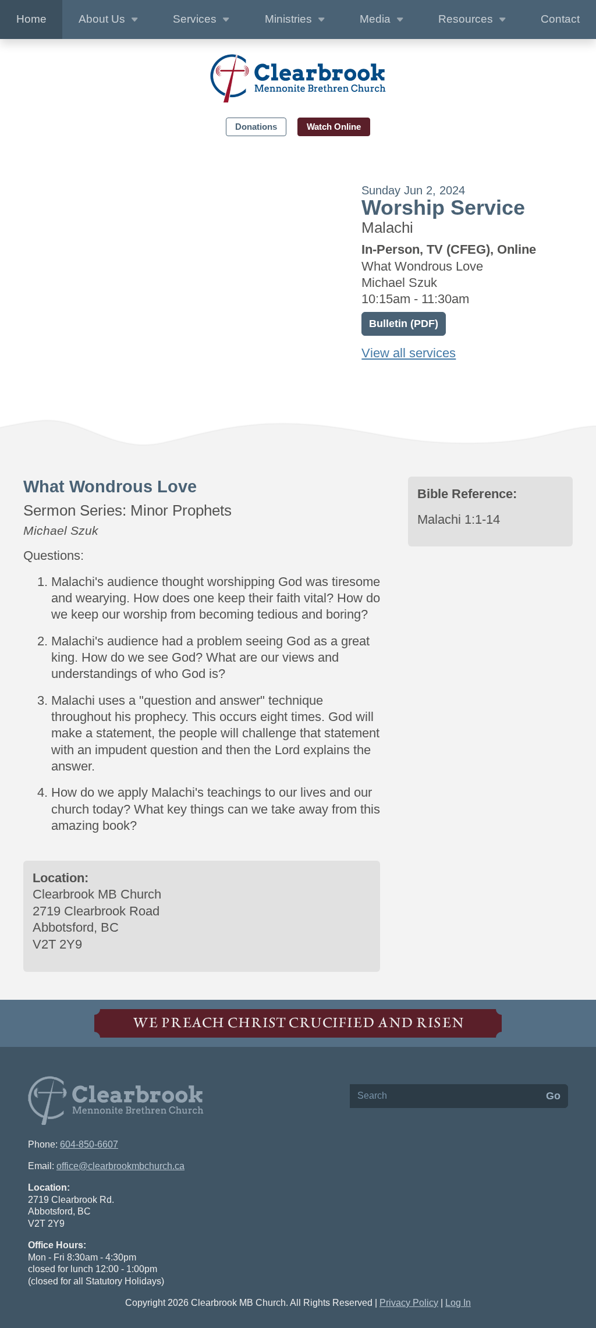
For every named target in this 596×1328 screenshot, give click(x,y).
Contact (560, 19)
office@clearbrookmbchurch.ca (120, 1166)
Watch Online (334, 127)
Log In (458, 1303)
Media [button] (376, 19)
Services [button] (196, 19)
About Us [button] (103, 19)
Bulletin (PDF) (403, 323)
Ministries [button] (290, 19)
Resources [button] (467, 19)
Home (31, 19)
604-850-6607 (89, 1144)
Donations (256, 127)
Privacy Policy (408, 1303)
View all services (408, 353)
